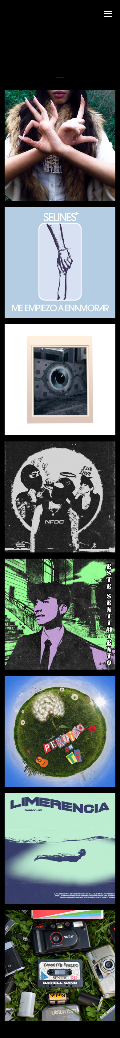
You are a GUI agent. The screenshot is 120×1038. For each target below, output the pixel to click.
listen (91, 180)
